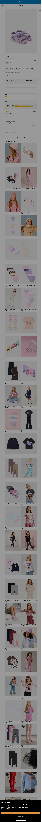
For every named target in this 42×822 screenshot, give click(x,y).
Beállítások (21, 816)
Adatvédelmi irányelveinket (6, 808)
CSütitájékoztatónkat (25, 807)
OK (20, 813)
